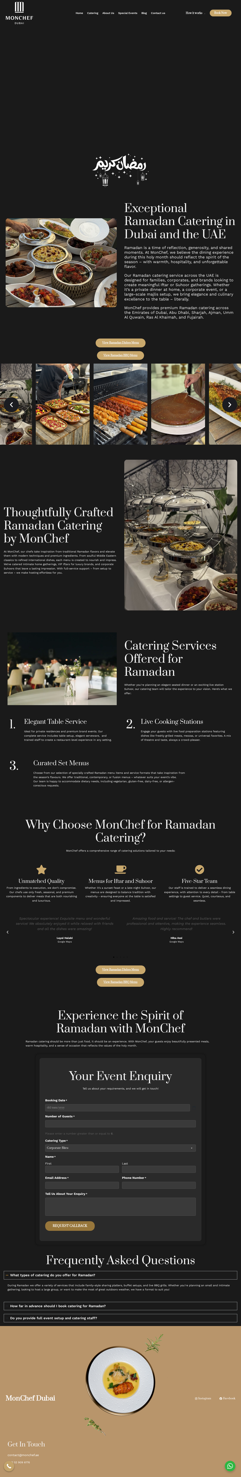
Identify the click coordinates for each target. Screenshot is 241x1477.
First (48, 1163)
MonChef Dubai (30, 1398)
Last (125, 1163)
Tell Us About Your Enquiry (66, 1194)
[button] (11, 404)
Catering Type (56, 1140)
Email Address (57, 1178)
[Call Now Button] (9, 1466)
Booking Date (56, 1100)
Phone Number (134, 1178)
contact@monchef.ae (23, 1455)
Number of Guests (60, 1116)
